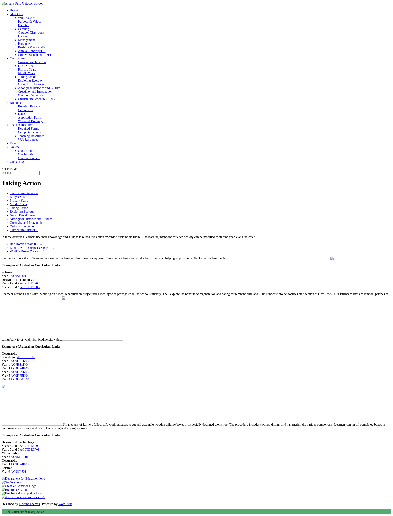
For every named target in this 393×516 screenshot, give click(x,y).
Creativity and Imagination (35, 91)
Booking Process (29, 106)
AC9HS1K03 (20, 361)
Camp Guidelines (29, 132)
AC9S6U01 (18, 471)
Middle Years (26, 73)
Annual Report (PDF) (32, 51)
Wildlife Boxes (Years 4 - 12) (28, 251)
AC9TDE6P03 (30, 449)
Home (14, 10)
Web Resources (28, 139)
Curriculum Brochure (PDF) (36, 99)
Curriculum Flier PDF (24, 230)
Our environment (29, 158)
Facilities (23, 25)
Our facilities (26, 154)
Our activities (26, 150)
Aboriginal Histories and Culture (39, 88)
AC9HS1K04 (20, 364)
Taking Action (27, 77)
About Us (16, 14)
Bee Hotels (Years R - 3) (26, 244)
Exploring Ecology (30, 80)
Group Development (31, 84)
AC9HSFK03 (26, 357)
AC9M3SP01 (19, 457)
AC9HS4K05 (20, 368)
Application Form (29, 117)
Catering (23, 29)
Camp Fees (25, 110)
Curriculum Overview (32, 62)
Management (26, 40)
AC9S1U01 (18, 276)
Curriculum (17, 58)
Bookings (16, 102)
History (23, 36)
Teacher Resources (22, 125)
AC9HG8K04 (20, 379)
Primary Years (27, 69)
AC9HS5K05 (20, 372)
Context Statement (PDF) (34, 54)
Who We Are (26, 17)
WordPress (65, 504)
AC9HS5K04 (20, 375)
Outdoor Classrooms (31, 32)
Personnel (24, 43)
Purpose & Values (29, 21)
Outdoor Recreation (31, 95)
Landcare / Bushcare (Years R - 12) (32, 247)
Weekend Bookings (30, 121)
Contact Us (17, 161)
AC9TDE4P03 (30, 287)
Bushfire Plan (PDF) (31, 47)
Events (14, 143)
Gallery (14, 147)
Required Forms (28, 128)
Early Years (25, 65)
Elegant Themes (29, 504)
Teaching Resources (31, 136)
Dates (21, 113)
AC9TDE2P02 (30, 283)
